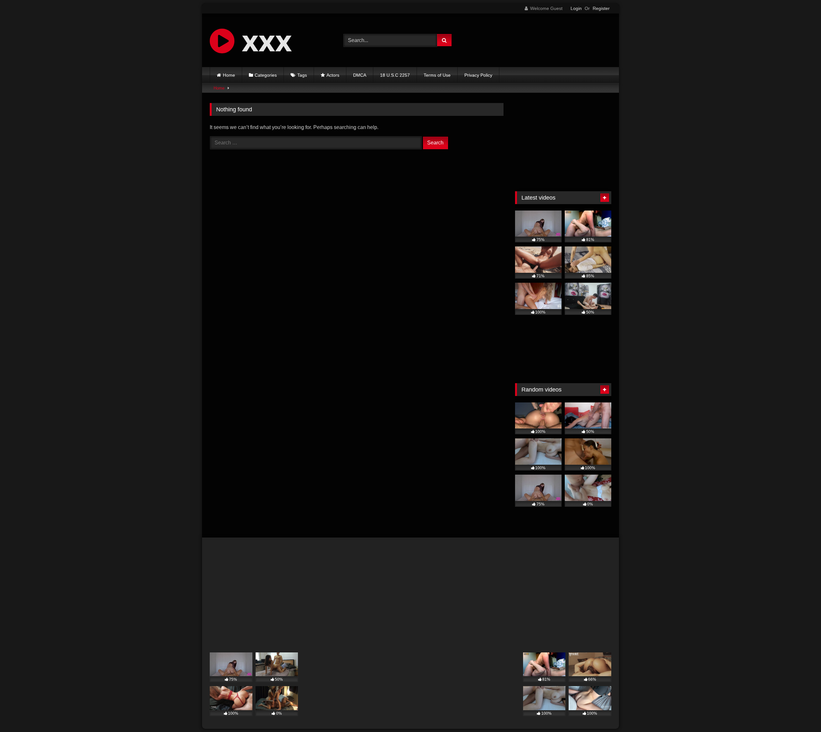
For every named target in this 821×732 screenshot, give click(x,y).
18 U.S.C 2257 (395, 75)
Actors (332, 75)
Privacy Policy (478, 75)
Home (229, 75)
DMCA (359, 75)
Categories (266, 75)
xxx (263, 40)
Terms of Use (437, 75)
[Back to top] (801, 713)
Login (576, 8)
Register (601, 8)
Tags (302, 75)
